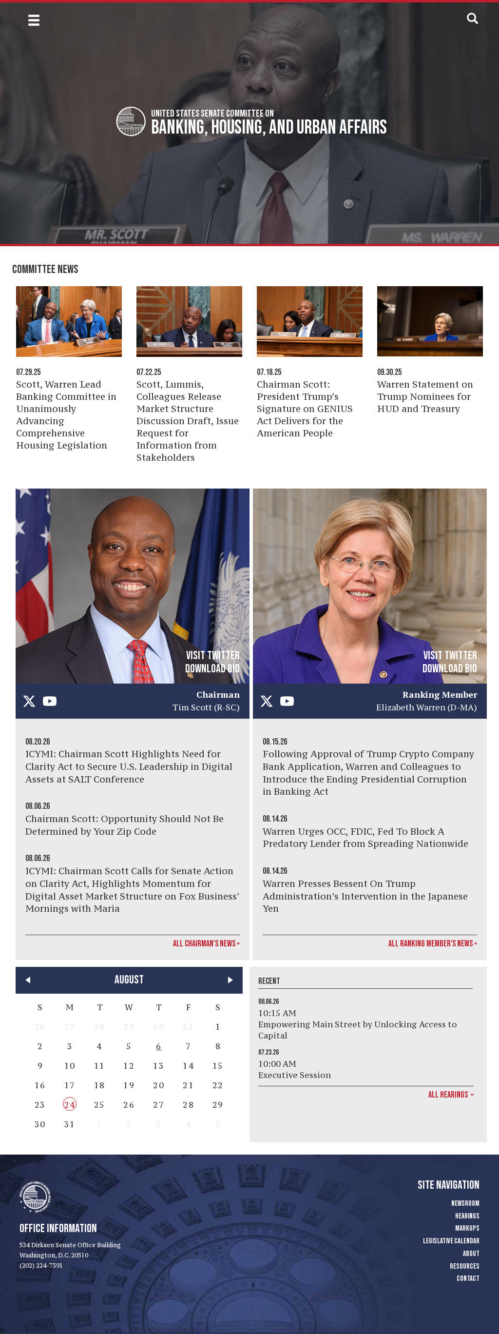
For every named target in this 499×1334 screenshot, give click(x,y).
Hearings (467, 1216)
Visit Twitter (213, 655)
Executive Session (294, 1075)
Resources (465, 1266)
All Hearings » (451, 1095)
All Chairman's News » (206, 944)
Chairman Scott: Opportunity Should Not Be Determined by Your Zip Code (124, 825)
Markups (467, 1228)
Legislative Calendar (451, 1241)
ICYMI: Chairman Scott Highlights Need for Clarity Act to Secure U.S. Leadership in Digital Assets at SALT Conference (128, 766)
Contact (468, 1278)
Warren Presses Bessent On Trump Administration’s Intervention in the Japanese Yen (365, 896)
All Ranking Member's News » (432, 944)
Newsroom (465, 1203)
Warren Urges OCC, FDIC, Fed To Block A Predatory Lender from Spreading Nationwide (365, 837)
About (471, 1253)
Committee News (45, 269)
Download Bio (212, 669)
